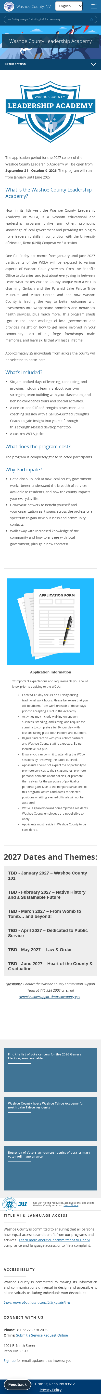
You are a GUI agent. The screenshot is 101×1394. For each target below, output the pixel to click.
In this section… (16, 64)
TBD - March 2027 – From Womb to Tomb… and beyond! (44, 914)
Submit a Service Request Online (42, 1335)
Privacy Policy (51, 1389)
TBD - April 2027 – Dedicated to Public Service (48, 933)
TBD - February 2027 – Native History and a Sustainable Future (47, 895)
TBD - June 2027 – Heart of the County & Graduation (50, 966)
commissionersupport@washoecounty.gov (49, 996)
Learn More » (71, 1205)
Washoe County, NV (27, 6)
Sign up (10, 1360)
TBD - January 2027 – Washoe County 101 (47, 876)
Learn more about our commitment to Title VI (54, 1240)
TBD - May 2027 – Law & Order (40, 949)
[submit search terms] (91, 20)
